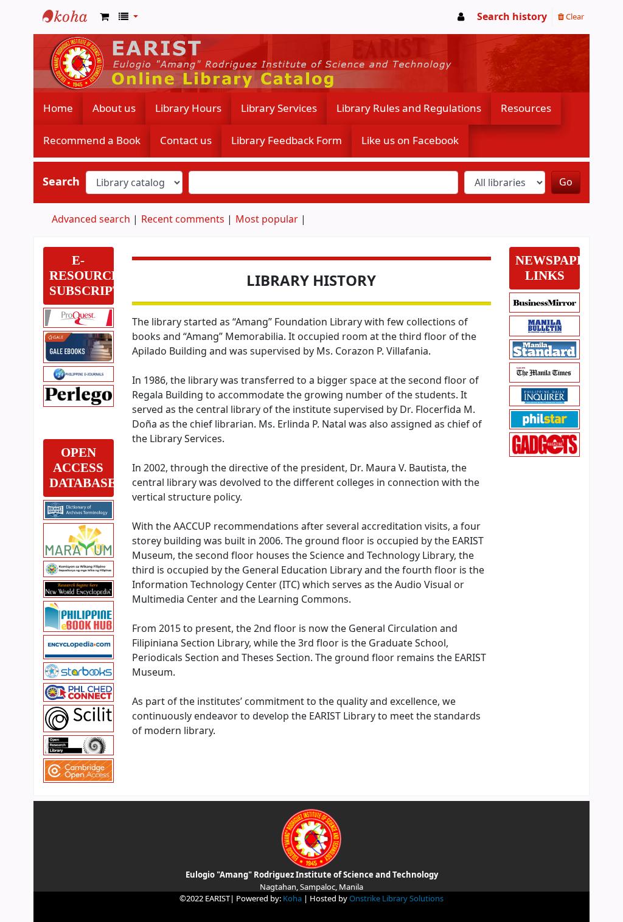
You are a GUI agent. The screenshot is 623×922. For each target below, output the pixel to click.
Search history (512, 17)
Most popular (266, 219)
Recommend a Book (92, 140)
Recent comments (182, 219)
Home (58, 108)
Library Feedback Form (286, 140)
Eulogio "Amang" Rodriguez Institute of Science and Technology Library (64, 17)
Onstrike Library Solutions (396, 898)
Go (566, 182)
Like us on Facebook (410, 140)
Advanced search (91, 219)
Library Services (279, 108)
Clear (574, 17)
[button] (104, 17)
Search (61, 182)
